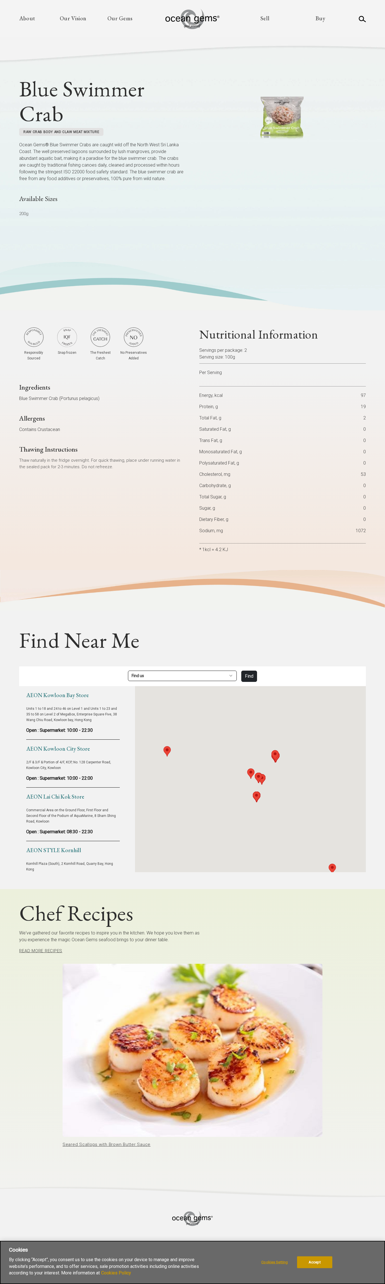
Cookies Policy (116, 1273)
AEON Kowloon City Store (58, 748)
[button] (251, 773)
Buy (321, 18)
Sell (265, 18)
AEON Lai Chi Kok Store (55, 796)
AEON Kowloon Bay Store (57, 695)
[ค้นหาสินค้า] (362, 18)
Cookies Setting (274, 1262)
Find (249, 676)
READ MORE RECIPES (40, 950)
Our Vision (73, 18)
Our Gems (120, 18)
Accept (315, 1262)
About (27, 18)
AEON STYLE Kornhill (53, 850)
